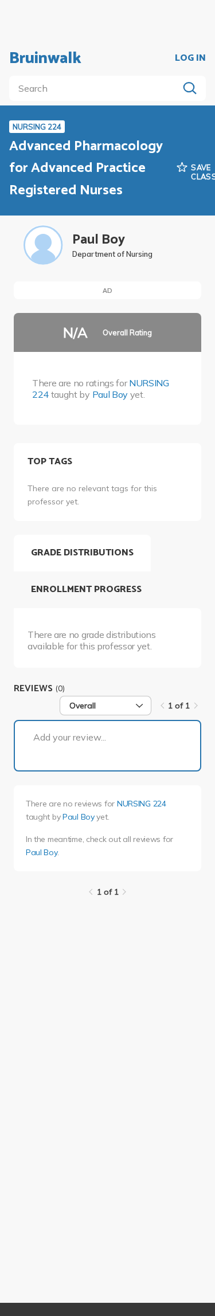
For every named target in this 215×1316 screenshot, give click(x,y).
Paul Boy (110, 394)
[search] (96, 88)
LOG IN (190, 58)
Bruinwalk (45, 58)
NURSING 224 (141, 803)
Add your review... (69, 737)
